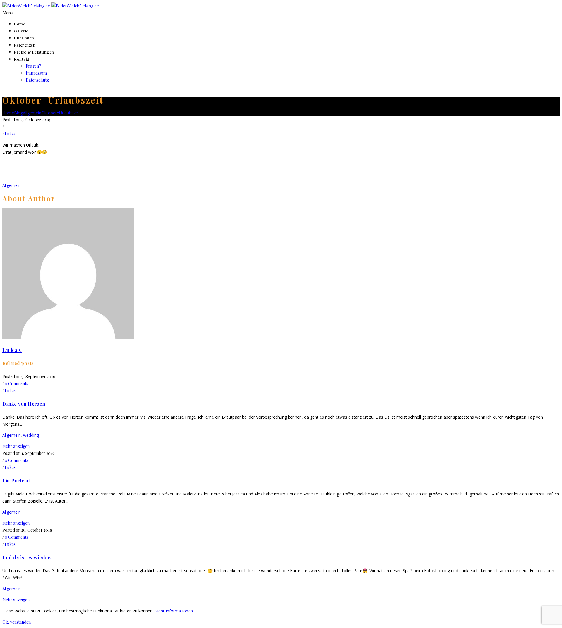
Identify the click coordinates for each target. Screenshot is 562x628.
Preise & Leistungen (34, 51)
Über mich (24, 37)
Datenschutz (37, 80)
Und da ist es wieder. (27, 557)
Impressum (36, 73)
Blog (18, 113)
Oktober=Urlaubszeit (60, 113)
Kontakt (22, 58)
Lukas (10, 134)
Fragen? (33, 66)
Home (19, 23)
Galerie (21, 30)
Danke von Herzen (23, 404)
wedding (31, 435)
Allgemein (32, 113)
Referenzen (24, 44)
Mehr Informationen (174, 611)
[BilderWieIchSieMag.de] (50, 5)
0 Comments (16, 383)
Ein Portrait (16, 480)
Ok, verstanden (16, 622)
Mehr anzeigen (16, 446)
